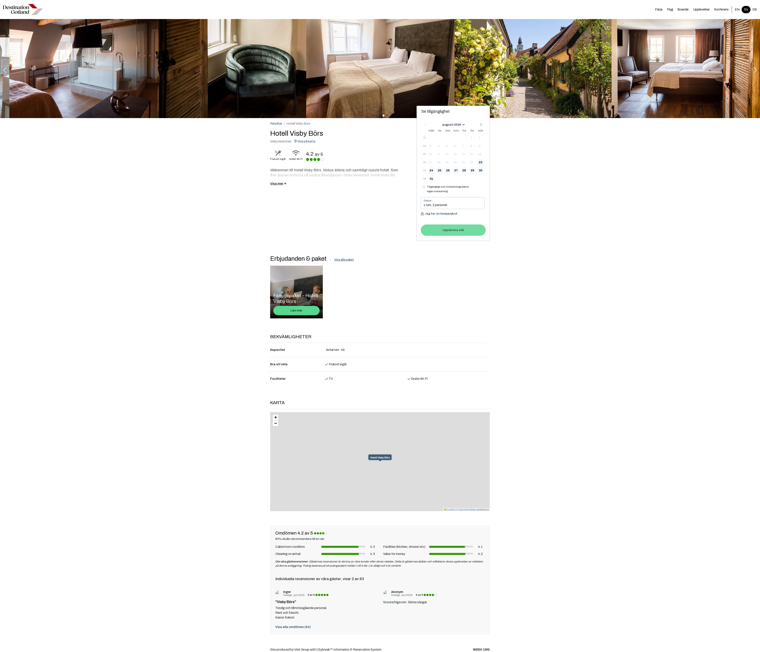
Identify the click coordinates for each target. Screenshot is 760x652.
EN (737, 9)
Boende (683, 9)
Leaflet (450, 509)
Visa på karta (306, 141)
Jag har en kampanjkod (441, 213)
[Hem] (23, 9)
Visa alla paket (344, 259)
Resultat (276, 123)
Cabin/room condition (290, 546)
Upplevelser (701, 9)
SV (746, 9)
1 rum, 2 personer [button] (435, 205)
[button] (5, 70)
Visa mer (277, 183)
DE (754, 9)
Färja (658, 9)
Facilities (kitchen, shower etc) (404, 546)
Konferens (721, 9)
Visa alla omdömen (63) (293, 627)
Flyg (670, 9)
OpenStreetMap (467, 509)
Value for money (394, 554)
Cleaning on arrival (287, 554)
